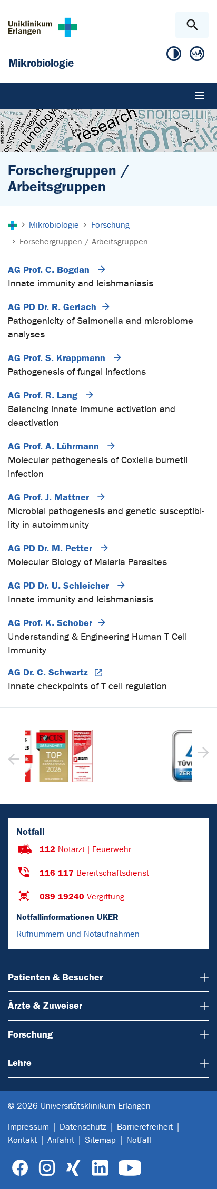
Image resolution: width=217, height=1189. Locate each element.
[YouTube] (130, 1168)
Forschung (30, 1034)
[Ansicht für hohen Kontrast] (173, 56)
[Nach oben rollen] (200, 1172)
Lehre (20, 1063)
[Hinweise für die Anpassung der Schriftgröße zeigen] (197, 56)
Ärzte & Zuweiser (45, 1005)
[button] (202, 755)
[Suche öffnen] (192, 25)
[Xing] (73, 1168)
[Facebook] (20, 1168)
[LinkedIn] (100, 1168)
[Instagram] (47, 1168)
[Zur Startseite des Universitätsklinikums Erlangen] (42, 27)
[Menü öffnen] (199, 96)
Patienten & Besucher (55, 977)
